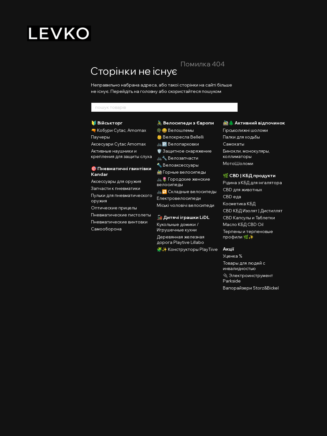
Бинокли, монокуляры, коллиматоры (246, 153)
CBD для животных (242, 189)
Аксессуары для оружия (116, 181)
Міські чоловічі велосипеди (185, 205)
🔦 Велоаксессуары (178, 165)
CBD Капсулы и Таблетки (249, 217)
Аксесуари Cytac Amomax (118, 144)
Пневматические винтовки (119, 221)
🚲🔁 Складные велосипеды (187, 191)
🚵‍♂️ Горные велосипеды (181, 172)
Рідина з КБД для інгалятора (252, 182)
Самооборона (106, 228)
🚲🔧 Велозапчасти (177, 158)
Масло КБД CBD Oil (243, 224)
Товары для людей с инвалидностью (244, 265)
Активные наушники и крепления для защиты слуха (121, 153)
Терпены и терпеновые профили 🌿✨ (248, 234)
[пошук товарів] (233, 107)
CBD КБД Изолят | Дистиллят (253, 210)
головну (149, 91)
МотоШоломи (238, 163)
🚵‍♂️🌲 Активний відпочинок (254, 123)
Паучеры (100, 136)
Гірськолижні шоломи (245, 130)
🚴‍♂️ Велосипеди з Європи (185, 123)
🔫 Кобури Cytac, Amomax (118, 130)
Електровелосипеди (179, 198)
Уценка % (232, 256)
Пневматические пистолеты (121, 214)
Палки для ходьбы (241, 136)
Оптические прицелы (114, 207)
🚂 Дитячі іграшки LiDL (183, 217)
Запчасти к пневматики (115, 188)
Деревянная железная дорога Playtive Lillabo (180, 239)
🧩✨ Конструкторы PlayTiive (187, 249)
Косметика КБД (239, 203)
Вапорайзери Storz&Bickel (251, 287)
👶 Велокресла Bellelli (180, 136)
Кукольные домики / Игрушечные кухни (178, 227)
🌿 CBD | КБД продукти (249, 175)
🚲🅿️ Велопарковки (178, 144)
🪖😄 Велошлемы (175, 130)
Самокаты (233, 144)
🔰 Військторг (107, 123)
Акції (228, 249)
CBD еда (232, 196)
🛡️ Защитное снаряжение (184, 151)
